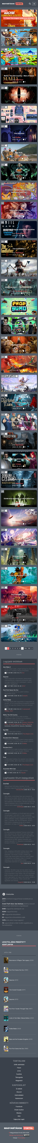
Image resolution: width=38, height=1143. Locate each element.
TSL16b (18, 176)
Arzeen (25, 722)
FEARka (18, 99)
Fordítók (19, 1074)
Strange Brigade (19, 556)
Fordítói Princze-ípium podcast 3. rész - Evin (19, 460)
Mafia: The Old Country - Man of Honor (19, 76)
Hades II (19, 172)
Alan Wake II (7, 667)
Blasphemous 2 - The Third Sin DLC (19, 287)
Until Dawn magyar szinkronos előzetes (19, 229)
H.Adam (18, 329)
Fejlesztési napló (19, 1119)
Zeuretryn (19, 406)
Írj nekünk (19, 1089)
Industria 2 (19, 441)
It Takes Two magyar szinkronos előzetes (19, 18)
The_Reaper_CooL (20, 156)
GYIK (19, 1071)
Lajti (16, 272)
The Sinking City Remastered (19, 479)
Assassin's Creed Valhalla (19, 268)
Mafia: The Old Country (10, 715)
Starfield (6, 784)
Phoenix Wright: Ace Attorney (19, 422)
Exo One (19, 518)
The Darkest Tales (19, 402)
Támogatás (19, 1077)
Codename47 (26, 709)
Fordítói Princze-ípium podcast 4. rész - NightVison (19, 325)
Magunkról (19, 1080)
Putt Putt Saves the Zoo (19, 56)
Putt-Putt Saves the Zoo (10, 690)
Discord (19, 1092)
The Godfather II (19, 249)
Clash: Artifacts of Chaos (19, 575)
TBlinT (11, 711)
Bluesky (19, 1113)
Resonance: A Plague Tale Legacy (21, 960)
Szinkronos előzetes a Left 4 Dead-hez (19, 498)
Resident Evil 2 (7, 747)
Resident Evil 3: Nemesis (10, 738)
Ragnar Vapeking (27, 724)
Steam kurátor (19, 1110)
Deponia (5, 677)
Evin (16, 387)
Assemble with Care (19, 114)
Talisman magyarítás (19, 364)
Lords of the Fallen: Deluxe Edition (21, 1018)
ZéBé (17, 502)
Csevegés (6, 794)
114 (25, 648)
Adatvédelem (19, 1095)
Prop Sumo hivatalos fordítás (19, 306)
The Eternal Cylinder (19, 595)
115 (29, 648)
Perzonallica (21, 1138)
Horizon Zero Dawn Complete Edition (19, 383)
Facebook (19, 1106)
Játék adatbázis (19, 1064)
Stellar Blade (7, 700)
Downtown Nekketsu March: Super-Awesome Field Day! (19, 191)
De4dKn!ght (20, 806)
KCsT (13, 43)
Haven (19, 537)
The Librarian (19, 133)
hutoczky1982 (19, 789)
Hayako (23, 772)
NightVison (19, 80)
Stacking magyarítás (19, 345)
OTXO (19, 614)
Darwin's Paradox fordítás (19, 633)
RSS (19, 1116)
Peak (4, 757)
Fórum (19, 1068)
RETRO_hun (20, 195)
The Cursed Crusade (17, 990)
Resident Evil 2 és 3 (19, 95)
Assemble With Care (9, 769)
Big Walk (19, 153)
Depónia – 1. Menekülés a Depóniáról (19, 37)
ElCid (17, 368)
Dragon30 (20, 882)
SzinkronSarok (13, 24)
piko (22, 863)
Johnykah (11, 724)
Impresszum (19, 1098)
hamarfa (13, 63)
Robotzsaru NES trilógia (19, 210)
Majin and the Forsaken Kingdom (21, 1039)
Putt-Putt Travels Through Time (21, 1008)
